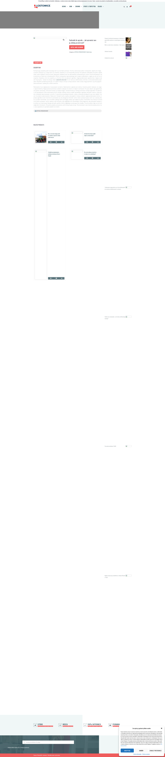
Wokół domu (89, 52)
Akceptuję (127, 751)
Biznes (64, 6)
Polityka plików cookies (137, 754)
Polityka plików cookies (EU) (14, 747)
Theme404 (40, 755)
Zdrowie (77, 6)
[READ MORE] (51, 142)
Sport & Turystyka (89, 6)
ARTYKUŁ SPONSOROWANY (80, 52)
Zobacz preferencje (155, 751)
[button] (161, 728)
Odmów (141, 751)
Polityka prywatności (146, 754)
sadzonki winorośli (61, 80)
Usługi (100, 6)
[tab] (38, 63)
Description (37, 63)
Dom (70, 6)
